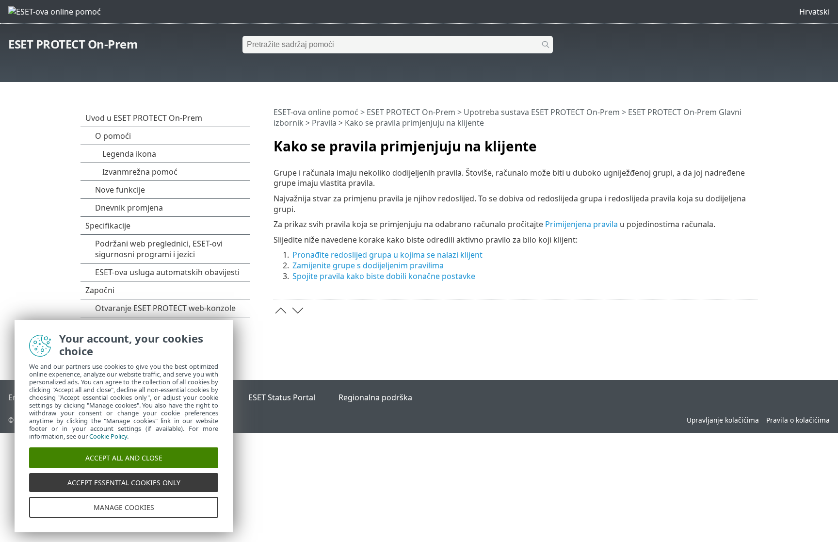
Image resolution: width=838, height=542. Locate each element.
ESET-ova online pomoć (316, 112)
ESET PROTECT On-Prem (73, 44)
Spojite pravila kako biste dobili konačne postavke (383, 276)
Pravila (324, 122)
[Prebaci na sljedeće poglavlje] (297, 310)
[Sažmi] (752, 142)
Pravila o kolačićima (798, 420)
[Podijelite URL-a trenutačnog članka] (723, 142)
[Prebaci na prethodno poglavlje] (281, 310)
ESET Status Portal (281, 397)
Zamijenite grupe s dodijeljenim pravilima (368, 265)
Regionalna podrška (375, 397)
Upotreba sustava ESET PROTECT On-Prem (542, 112)
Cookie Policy (108, 436)
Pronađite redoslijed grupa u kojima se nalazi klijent (387, 254)
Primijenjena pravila (581, 224)
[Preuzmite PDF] (737, 142)
